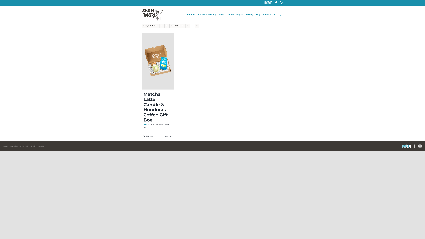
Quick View (168, 136)
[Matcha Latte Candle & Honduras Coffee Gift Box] (158, 61)
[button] (280, 14)
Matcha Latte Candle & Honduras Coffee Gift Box (155, 107)
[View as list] (197, 26)
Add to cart (149, 136)
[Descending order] (166, 26)
